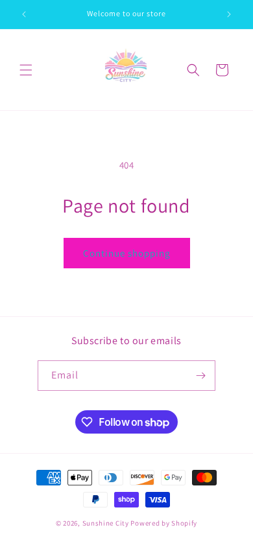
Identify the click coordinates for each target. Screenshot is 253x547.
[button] (26, 70)
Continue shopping (127, 253)
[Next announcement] (229, 14)
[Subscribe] (200, 375)
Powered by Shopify (163, 523)
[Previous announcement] (24, 14)
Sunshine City (105, 523)
